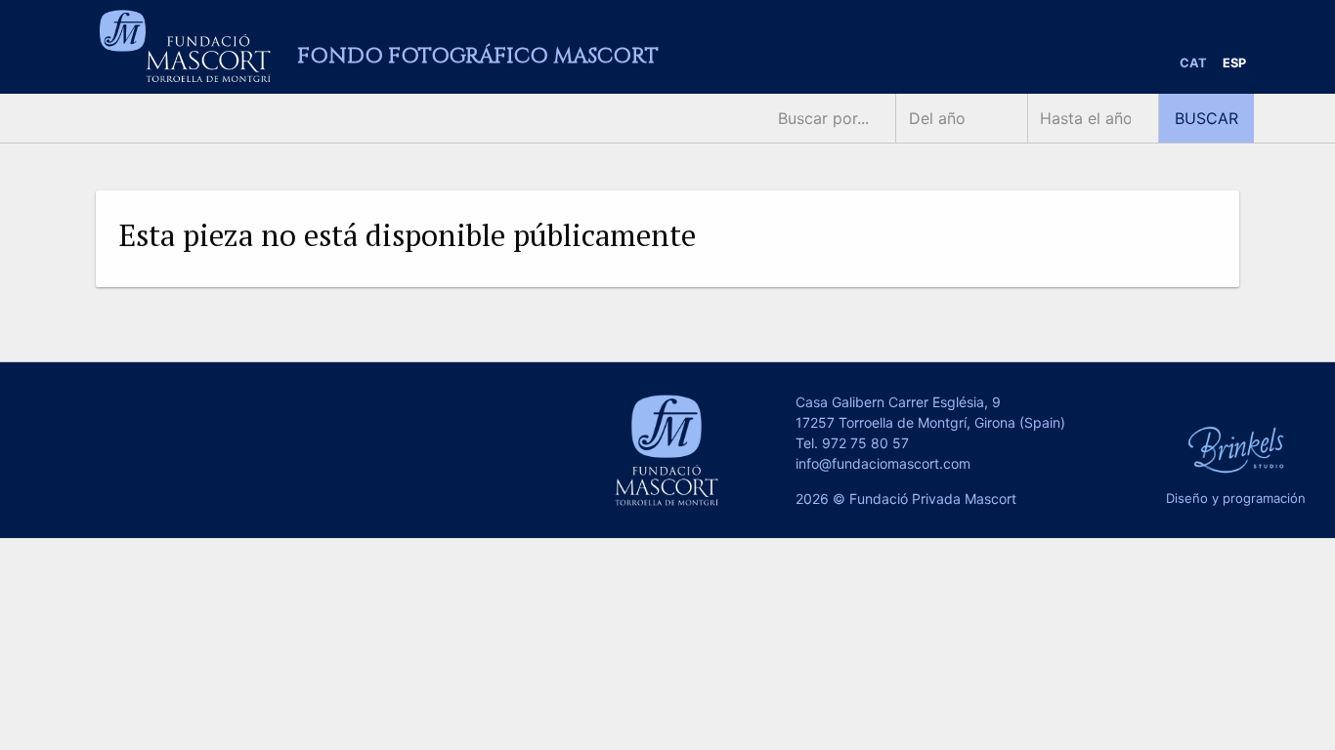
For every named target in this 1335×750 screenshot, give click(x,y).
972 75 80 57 (865, 443)
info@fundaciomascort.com (883, 463)
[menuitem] (1193, 64)
